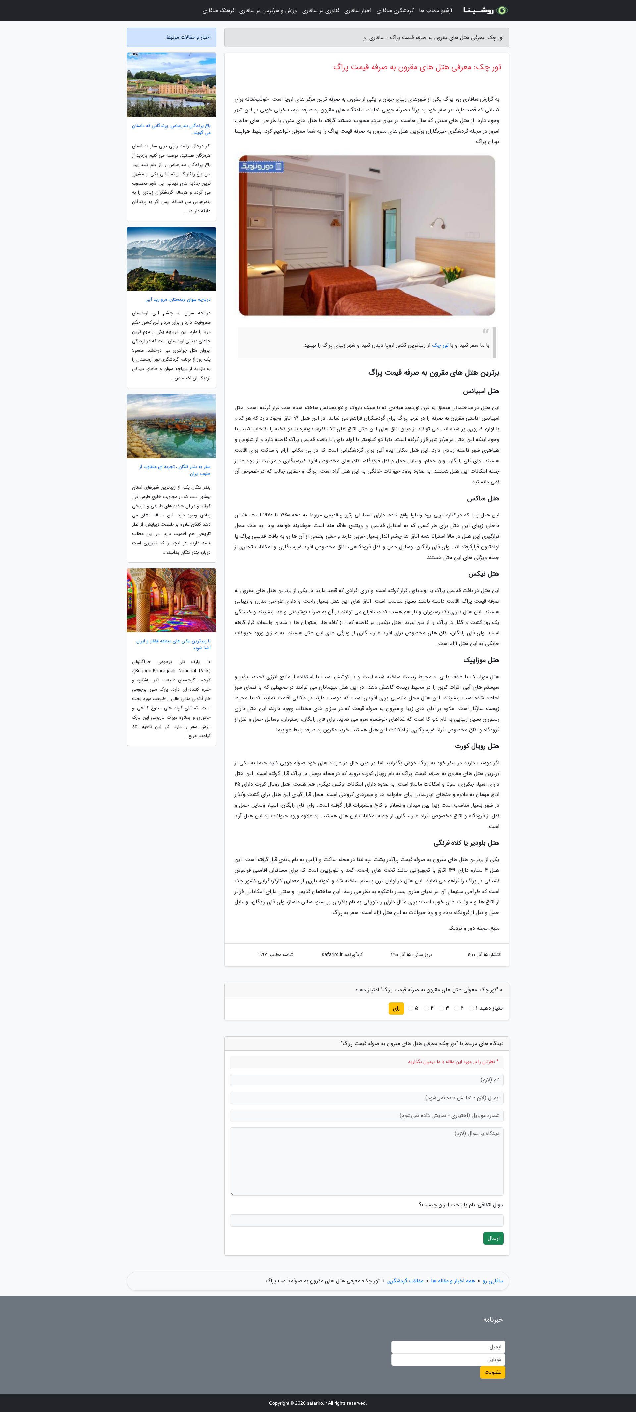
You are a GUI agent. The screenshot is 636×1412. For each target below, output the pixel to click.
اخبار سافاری (357, 10)
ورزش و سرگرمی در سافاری (268, 10)
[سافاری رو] (484, 11)
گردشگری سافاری (395, 10)
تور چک (440, 345)
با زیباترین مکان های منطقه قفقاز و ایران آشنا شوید (173, 645)
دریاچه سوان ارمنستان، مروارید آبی (178, 299)
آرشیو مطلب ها (435, 10)
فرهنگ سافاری (218, 10)
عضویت (492, 1372)
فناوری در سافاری (320, 10)
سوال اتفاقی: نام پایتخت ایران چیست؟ (461, 1205)
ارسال (494, 1238)
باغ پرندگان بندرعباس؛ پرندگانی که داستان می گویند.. (171, 129)
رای (396, 1008)
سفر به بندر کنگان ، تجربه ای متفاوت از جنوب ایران (175, 470)
